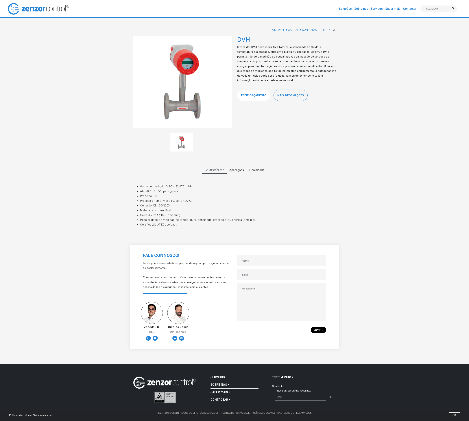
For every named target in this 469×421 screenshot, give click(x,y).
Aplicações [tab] (236, 170)
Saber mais (392, 8)
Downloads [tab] (256, 170)
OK (454, 415)
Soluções (345, 8)
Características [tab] (214, 169)
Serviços (377, 8)
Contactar (409, 8)
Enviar (318, 329)
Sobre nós (361, 8)
